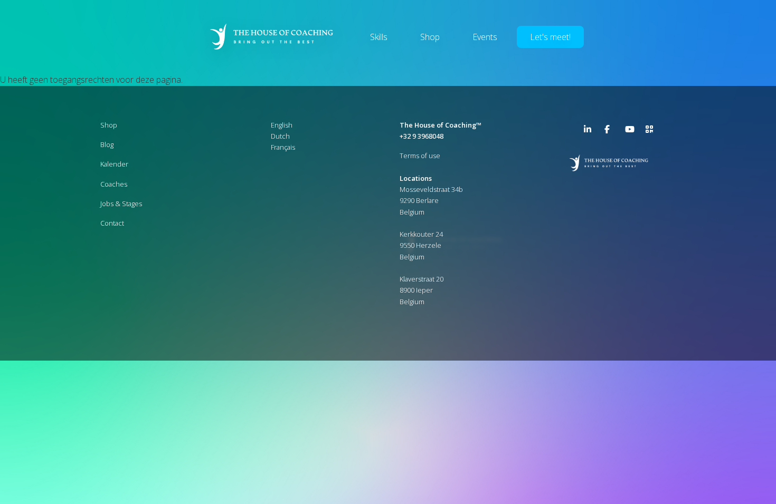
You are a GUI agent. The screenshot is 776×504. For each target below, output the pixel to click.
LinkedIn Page (588, 129)
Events (484, 37)
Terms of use (420, 155)
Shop (430, 37)
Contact (112, 223)
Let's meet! (550, 37)
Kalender (114, 164)
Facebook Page (608, 129)
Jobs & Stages (121, 203)
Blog (106, 144)
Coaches (113, 184)
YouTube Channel (629, 129)
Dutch (280, 136)
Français (283, 147)
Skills (378, 37)
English (281, 125)
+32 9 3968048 (421, 136)
